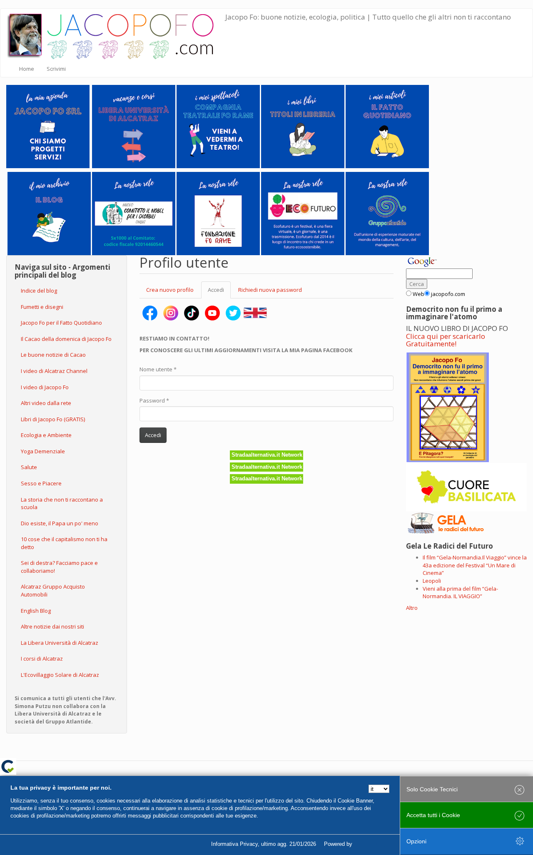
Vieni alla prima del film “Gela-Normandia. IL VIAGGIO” (460, 592)
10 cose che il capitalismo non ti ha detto (64, 543)
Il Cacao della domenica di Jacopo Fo (66, 339)
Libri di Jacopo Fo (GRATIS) (53, 419)
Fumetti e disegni (42, 307)
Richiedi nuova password (270, 289)
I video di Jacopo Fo (45, 387)
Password (154, 400)
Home (26, 68)
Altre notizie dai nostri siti (52, 626)
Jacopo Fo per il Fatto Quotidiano (61, 322)
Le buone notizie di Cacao (53, 354)
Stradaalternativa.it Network (267, 455)
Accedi (219, 292)
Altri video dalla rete (46, 403)
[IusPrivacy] (372, 844)
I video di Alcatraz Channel (54, 371)
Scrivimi (56, 68)
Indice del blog (39, 290)
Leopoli (432, 580)
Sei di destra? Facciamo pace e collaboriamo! (59, 566)
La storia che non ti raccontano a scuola (62, 503)
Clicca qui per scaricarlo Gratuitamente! (445, 340)
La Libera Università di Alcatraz (59, 642)
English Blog (36, 610)
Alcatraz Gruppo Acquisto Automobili (53, 590)
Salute (29, 467)
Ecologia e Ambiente (46, 435)
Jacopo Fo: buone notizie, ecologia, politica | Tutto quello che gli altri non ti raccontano (368, 17)
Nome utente (158, 369)
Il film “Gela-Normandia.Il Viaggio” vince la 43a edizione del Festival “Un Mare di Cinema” (475, 565)
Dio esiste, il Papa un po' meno (59, 523)
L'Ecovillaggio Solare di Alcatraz (60, 675)
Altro (412, 607)
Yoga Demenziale (43, 451)
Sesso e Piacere (41, 483)
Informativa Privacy (234, 844)
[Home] (116, 35)
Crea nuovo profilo (170, 289)
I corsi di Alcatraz (42, 658)
